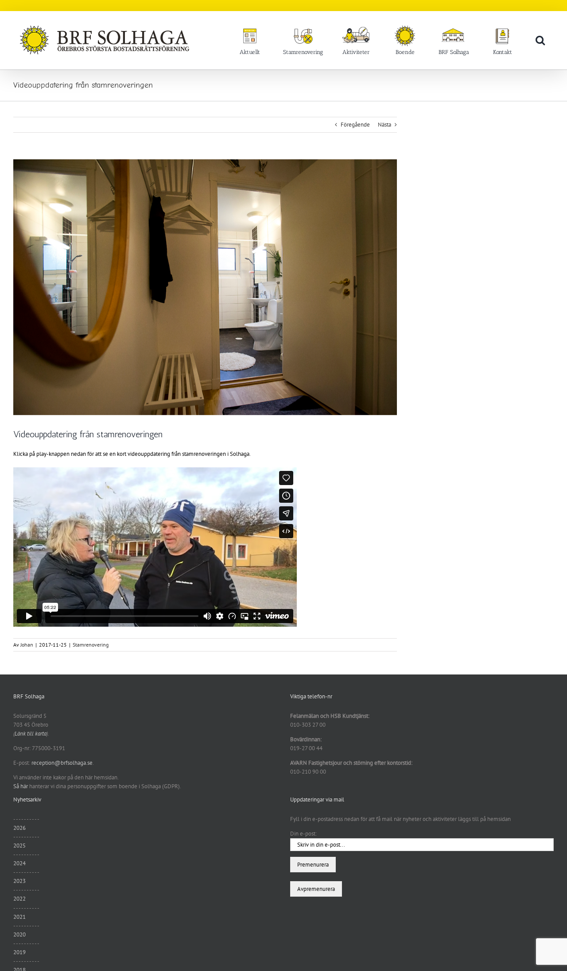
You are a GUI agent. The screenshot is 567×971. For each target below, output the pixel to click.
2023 (19, 881)
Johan (26, 644)
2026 (19, 828)
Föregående (355, 124)
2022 (19, 898)
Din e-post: (303, 833)
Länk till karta (31, 733)
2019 (19, 952)
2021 (19, 917)
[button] (540, 40)
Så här (20, 786)
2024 (19, 863)
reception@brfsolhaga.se (62, 763)
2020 (19, 934)
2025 (19, 845)
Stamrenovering (91, 644)
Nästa (384, 124)
